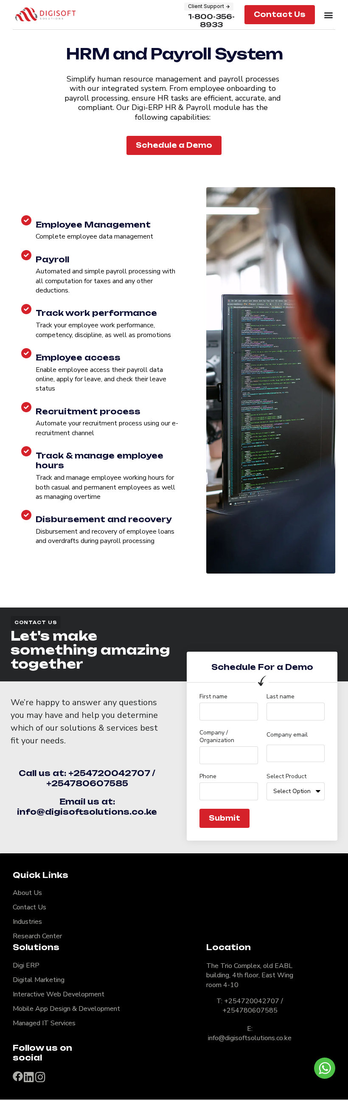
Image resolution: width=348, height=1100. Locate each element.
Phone (207, 776)
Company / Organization (216, 736)
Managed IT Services (44, 1023)
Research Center (37, 936)
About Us (27, 892)
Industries (27, 921)
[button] (328, 15)
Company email (287, 735)
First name (213, 697)
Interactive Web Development (58, 994)
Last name (281, 697)
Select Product (286, 776)
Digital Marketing (39, 980)
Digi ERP (26, 965)
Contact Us (29, 907)
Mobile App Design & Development (66, 1008)
